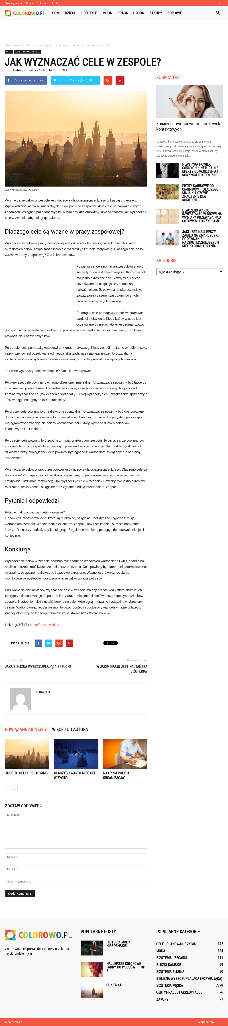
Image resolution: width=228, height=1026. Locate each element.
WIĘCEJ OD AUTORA (70, 729)
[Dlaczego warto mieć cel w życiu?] (76, 754)
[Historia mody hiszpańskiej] (92, 948)
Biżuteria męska (169, 985)
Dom (55, 13)
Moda (107, 13)
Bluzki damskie (168, 965)
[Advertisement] (114, 31)
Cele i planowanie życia (27, 51)
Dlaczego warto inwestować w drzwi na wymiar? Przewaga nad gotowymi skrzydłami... (202, 215)
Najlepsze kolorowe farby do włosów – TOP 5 (125, 967)
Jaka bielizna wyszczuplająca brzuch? (38, 667)
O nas (29, 3)
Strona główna (13, 3)
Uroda (138, 13)
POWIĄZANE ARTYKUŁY (26, 729)
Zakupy (155, 13)
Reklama (42, 3)
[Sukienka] (92, 990)
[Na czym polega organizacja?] (125, 754)
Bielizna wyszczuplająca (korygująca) (189, 978)
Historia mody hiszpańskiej (118, 944)
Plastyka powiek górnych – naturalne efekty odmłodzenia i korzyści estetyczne (200, 169)
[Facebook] (219, 3)
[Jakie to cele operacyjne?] (27, 754)
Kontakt (56, 3)
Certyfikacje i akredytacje (179, 992)
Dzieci (70, 13)
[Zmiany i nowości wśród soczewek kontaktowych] (189, 101)
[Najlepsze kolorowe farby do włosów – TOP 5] (92, 969)
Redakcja (19, 70)
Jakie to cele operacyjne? (27, 773)
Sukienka (113, 985)
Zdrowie (174, 13)
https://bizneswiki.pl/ (44, 625)
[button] (217, 13)
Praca (122, 13)
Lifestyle (89, 13)
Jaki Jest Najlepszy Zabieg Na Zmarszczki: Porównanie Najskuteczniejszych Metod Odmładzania (200, 239)
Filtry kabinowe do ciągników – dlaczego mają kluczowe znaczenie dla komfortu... (200, 193)
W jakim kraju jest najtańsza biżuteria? (121, 669)
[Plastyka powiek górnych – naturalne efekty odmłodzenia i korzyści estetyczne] (167, 170)
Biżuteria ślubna (170, 972)
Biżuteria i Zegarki (171, 958)
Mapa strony (206, 1022)
